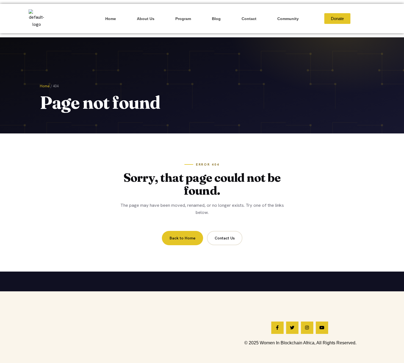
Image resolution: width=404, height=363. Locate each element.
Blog (216, 18)
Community (288, 18)
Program (183, 18)
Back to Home (182, 238)
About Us (145, 18)
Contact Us (225, 238)
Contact (249, 18)
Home (110, 18)
